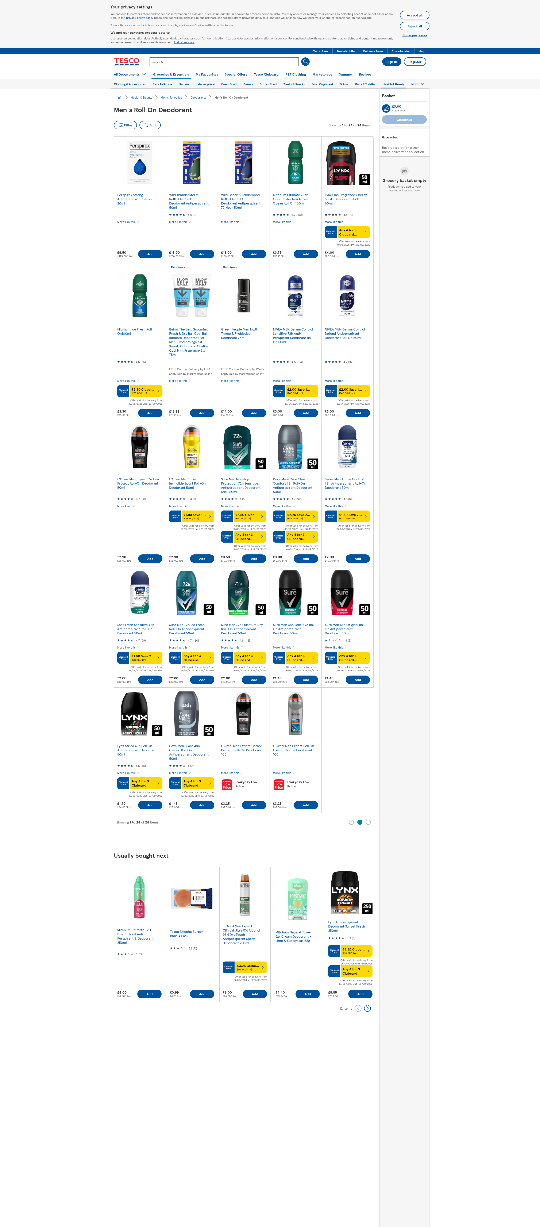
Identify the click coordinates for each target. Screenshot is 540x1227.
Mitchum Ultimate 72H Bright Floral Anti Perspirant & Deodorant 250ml (135, 936)
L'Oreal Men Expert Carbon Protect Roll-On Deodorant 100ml (242, 750)
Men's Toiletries (171, 97)
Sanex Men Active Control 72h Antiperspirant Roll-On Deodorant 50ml (345, 483)
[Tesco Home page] (126, 62)
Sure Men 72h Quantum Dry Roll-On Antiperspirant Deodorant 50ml (242, 628)
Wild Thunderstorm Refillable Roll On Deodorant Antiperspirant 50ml (189, 201)
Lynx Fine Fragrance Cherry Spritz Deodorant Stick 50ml (346, 199)
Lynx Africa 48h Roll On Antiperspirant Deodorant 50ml (137, 750)
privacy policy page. (139, 17)
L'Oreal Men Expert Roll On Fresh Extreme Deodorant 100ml (293, 750)
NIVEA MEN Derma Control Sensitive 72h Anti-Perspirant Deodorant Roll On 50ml (293, 335)
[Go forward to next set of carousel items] (367, 1008)
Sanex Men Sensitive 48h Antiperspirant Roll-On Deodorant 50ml (135, 628)
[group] (139, 934)
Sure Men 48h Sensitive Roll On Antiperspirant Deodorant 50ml (294, 628)
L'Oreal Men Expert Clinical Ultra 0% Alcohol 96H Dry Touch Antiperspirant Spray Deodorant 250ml (241, 934)
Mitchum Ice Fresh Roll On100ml (134, 331)
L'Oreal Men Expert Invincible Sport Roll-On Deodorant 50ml (187, 483)
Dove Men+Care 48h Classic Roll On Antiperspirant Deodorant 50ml (189, 752)
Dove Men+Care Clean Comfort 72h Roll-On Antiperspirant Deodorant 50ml (292, 485)
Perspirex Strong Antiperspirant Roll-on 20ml (134, 199)
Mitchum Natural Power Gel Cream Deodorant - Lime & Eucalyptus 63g (293, 936)
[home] (119, 97)
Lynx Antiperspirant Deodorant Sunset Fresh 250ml (346, 926)
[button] (320, 51)
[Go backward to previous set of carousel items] (358, 1008)
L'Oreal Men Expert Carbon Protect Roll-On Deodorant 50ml (138, 483)
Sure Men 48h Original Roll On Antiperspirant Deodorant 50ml (344, 628)
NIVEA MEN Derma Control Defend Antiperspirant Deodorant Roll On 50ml (345, 333)
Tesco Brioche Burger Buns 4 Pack (186, 933)
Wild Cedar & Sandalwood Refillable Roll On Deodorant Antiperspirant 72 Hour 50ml (241, 201)
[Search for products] (305, 61)
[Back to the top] (272, 839)
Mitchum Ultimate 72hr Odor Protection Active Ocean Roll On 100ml (290, 199)
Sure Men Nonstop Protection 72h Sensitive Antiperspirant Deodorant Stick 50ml (241, 485)
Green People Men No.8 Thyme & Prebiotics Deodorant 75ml (239, 333)
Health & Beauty (141, 97)
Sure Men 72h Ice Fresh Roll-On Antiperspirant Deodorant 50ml (187, 628)
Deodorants (198, 97)
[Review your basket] (386, 108)
